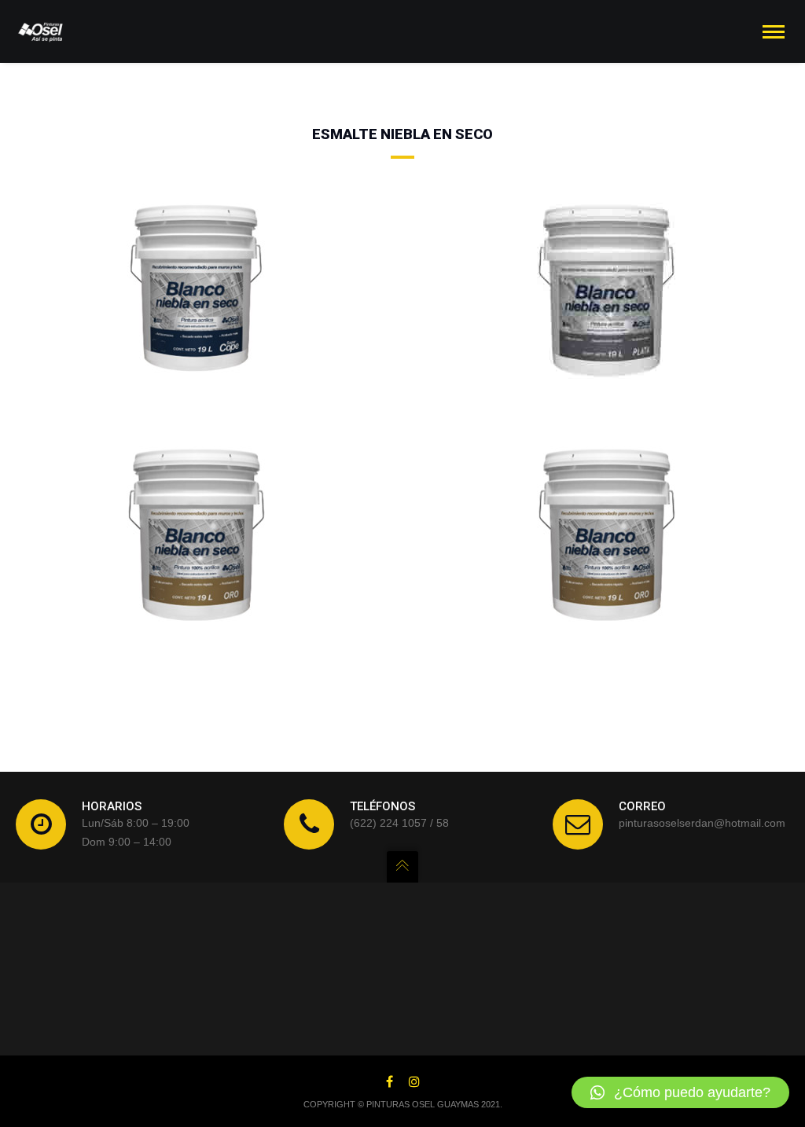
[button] (680, 1092)
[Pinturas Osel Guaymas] (40, 31)
